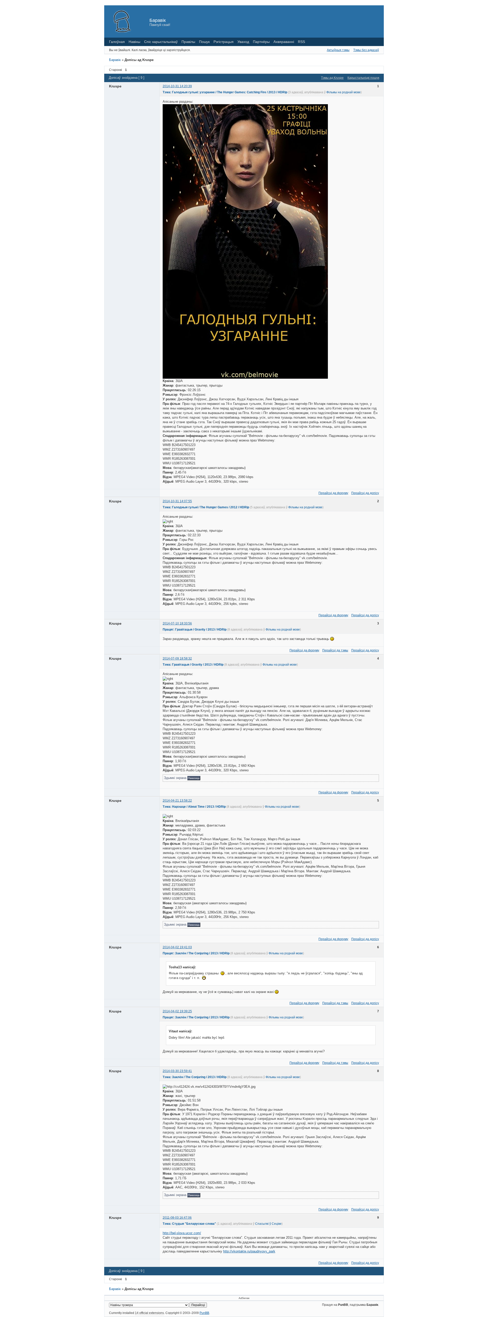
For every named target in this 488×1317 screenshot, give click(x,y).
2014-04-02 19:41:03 (177, 947)
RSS (301, 42)
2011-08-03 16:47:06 (177, 1217)
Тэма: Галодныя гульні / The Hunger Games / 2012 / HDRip (206, 507)
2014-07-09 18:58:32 (177, 658)
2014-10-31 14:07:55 (177, 501)
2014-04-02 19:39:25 (177, 1011)
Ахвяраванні (283, 42)
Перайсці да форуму (333, 493)
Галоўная (117, 42)
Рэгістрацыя (224, 42)
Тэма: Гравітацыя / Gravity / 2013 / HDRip (193, 664)
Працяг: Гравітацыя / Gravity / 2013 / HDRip (194, 629)
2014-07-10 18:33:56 (177, 623)
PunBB (204, 1313)
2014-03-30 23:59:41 (177, 1071)
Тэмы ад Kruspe (332, 78)
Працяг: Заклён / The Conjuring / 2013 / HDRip (196, 953)
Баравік (157, 20)
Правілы (188, 42)
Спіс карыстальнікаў (161, 42)
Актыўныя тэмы (338, 50)
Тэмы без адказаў (366, 50)
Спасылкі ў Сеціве (268, 1224)
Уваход (243, 42)
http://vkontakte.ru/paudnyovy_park (249, 1251)
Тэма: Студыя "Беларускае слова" (189, 1224)
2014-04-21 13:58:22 (177, 800)
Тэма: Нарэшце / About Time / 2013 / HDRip (194, 806)
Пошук (204, 42)
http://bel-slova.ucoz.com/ (182, 1233)
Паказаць (194, 778)
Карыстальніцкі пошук (363, 78)
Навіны (134, 42)
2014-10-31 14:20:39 (177, 86)
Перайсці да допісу (365, 493)
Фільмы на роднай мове (343, 92)
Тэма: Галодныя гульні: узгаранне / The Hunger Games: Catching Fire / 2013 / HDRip (225, 92)
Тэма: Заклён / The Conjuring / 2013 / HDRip (194, 1077)
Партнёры (261, 42)
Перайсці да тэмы (335, 650)
